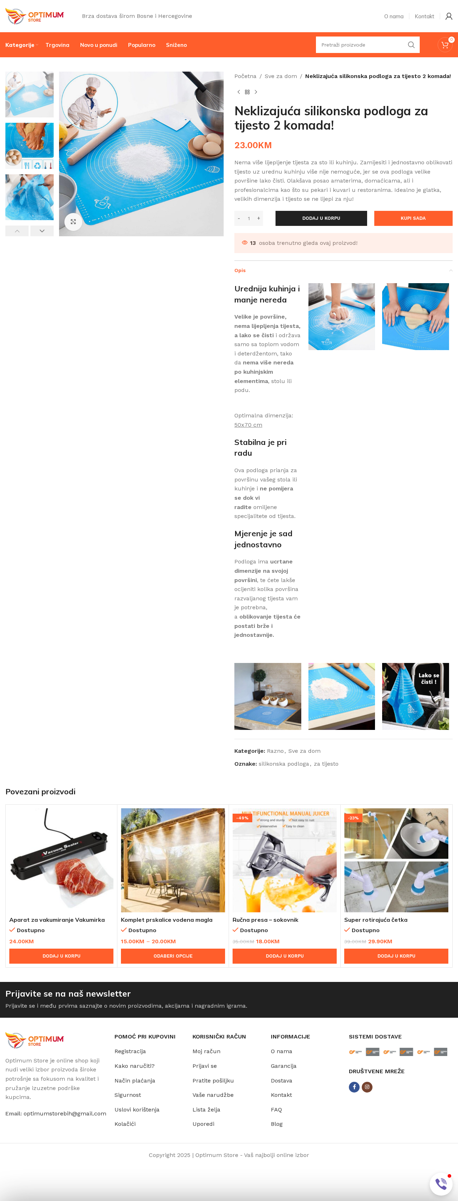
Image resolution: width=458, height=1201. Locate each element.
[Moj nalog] (449, 16)
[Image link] (34, 1039)
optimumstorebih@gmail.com (65, 1113)
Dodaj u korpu (321, 218)
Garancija (284, 1065)
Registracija (130, 1051)
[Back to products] (247, 92)
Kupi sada (413, 218)
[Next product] (256, 92)
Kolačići (125, 1123)
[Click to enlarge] (73, 222)
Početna (245, 76)
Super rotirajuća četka (376, 919)
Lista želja (206, 1109)
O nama (281, 1051)
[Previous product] (238, 92)
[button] (17, 231)
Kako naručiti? (134, 1065)
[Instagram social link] (367, 1087)
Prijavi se (205, 1065)
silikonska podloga (284, 763)
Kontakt (281, 1094)
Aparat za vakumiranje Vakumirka (57, 919)
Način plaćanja (134, 1080)
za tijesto (326, 763)
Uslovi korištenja (137, 1109)
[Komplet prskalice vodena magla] (173, 860)
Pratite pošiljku (213, 1080)
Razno (275, 750)
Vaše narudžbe (213, 1094)
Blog (277, 1123)
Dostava (281, 1080)
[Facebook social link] (354, 1087)
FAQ (276, 1109)
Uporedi (203, 1123)
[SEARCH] (411, 45)
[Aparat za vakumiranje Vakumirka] (61, 860)
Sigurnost (127, 1094)
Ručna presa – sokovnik (265, 919)
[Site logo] (34, 15)
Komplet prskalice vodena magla (167, 919)
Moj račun (206, 1051)
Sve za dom (281, 76)
